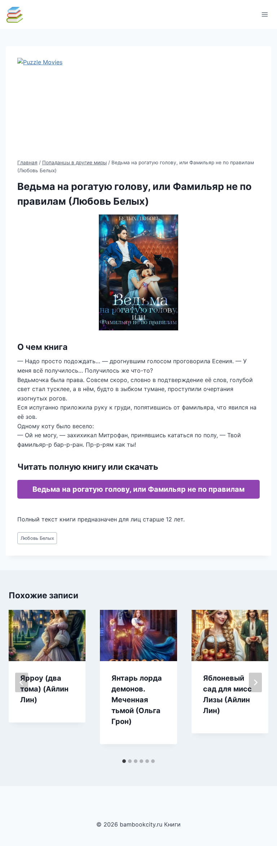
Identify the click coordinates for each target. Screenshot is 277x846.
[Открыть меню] (264, 14)
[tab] (124, 761)
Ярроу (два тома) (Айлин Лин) (44, 689)
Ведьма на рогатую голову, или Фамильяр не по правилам (138, 489)
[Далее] (255, 682)
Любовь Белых (37, 538)
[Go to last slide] (21, 682)
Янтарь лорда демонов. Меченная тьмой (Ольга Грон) (136, 700)
